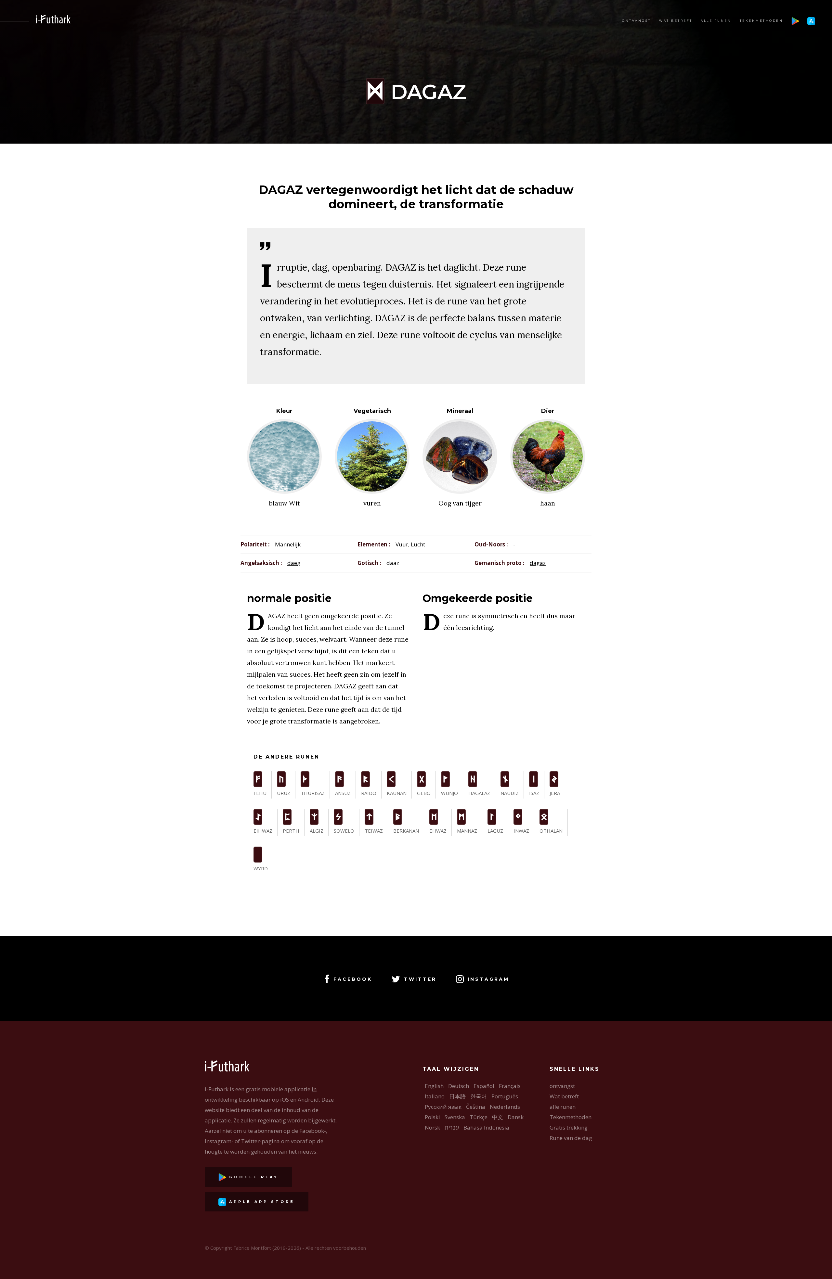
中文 (497, 1117)
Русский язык (443, 1106)
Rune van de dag (571, 1138)
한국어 (478, 1096)
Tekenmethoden (761, 20)
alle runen (716, 20)
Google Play (252, 1177)
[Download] (795, 20)
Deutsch (458, 1086)
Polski (432, 1117)
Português (504, 1096)
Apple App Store (260, 1201)
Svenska (455, 1117)
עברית (452, 1127)
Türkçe (479, 1117)
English (434, 1086)
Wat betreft (676, 20)
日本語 (457, 1096)
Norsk (432, 1127)
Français (510, 1086)
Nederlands (505, 1106)
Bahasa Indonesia (486, 1127)
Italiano (435, 1096)
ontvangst (636, 20)
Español (484, 1086)
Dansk (516, 1117)
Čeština (475, 1106)
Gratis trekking (569, 1127)
